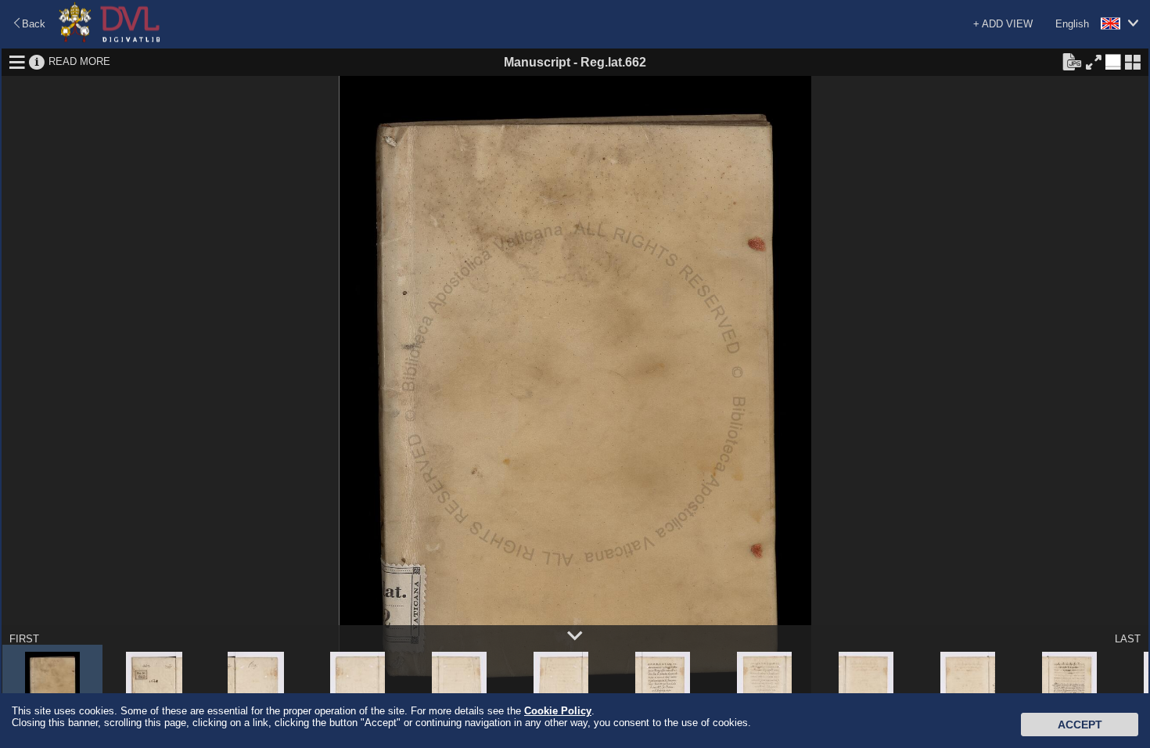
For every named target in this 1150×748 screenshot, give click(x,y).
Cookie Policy (557, 711)
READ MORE (79, 61)
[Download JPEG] (1072, 61)
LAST (1128, 639)
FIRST (24, 639)
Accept (1080, 724)
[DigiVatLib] (109, 39)
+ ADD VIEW (1003, 24)
